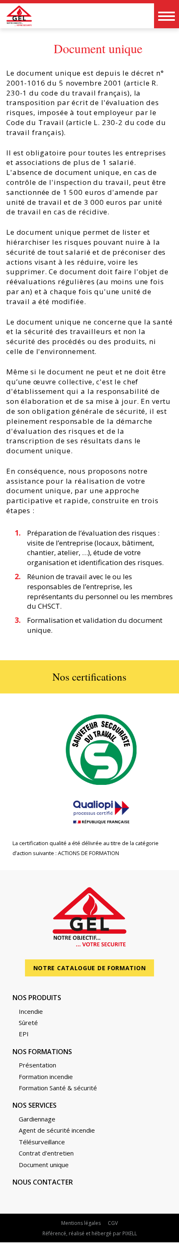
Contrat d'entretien (46, 1153)
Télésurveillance (42, 1142)
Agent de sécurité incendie (57, 1130)
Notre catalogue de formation (89, 968)
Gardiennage (37, 1119)
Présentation (37, 1065)
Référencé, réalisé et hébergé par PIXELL (89, 1233)
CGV (113, 1223)
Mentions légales (81, 1223)
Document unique (44, 1164)
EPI (24, 1034)
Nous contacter (42, 1182)
